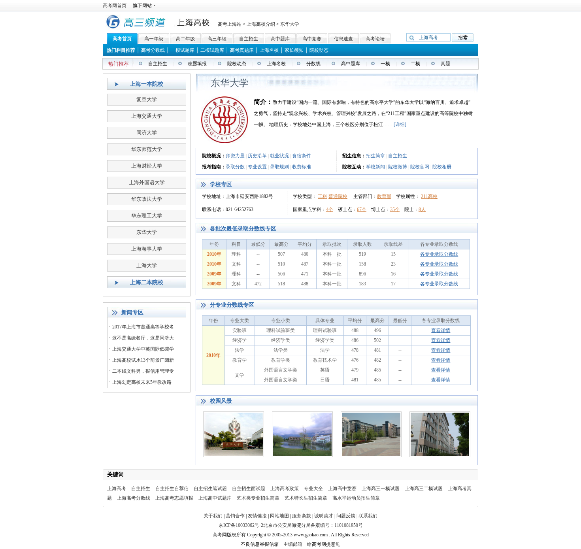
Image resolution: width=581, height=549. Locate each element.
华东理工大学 (146, 216)
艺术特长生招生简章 (306, 498)
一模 (385, 63)
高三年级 (217, 39)
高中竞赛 (311, 39)
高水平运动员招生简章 (356, 498)
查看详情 (440, 330)
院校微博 (397, 167)
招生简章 (375, 155)
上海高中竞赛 (342, 488)
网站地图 (280, 516)
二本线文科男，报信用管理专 (143, 371)
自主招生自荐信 (172, 488)
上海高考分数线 (133, 498)
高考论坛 (375, 39)
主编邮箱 (292, 544)
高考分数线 (153, 50)
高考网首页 (114, 5)
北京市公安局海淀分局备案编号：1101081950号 (313, 525)
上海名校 (269, 50)
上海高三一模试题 (381, 488)
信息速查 (343, 39)
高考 (217, 535)
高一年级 (153, 39)
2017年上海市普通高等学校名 (143, 327)
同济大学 (146, 133)
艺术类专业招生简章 (258, 498)
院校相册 (441, 167)
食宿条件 (301, 155)
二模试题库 (212, 50)
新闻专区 (132, 312)
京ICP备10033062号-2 (241, 525)
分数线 (313, 63)
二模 (415, 63)
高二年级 (185, 39)
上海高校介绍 (261, 24)
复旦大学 (146, 99)
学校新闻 (375, 167)
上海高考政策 (284, 488)
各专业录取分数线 (439, 254)
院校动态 (318, 50)
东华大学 (289, 24)
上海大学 (146, 265)
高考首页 (122, 39)
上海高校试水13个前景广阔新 (143, 360)
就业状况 (279, 155)
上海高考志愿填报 (174, 498)
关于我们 (213, 516)
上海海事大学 (146, 249)
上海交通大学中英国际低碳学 (143, 349)
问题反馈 (345, 516)
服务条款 (302, 516)
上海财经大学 (146, 166)
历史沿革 (257, 155)
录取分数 (235, 167)
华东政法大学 (146, 199)
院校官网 (419, 167)
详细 (400, 124)
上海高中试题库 (215, 498)
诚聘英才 (323, 516)
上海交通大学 (146, 116)
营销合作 (235, 516)
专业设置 (257, 167)
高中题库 (280, 39)
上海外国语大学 (147, 182)
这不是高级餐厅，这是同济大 (143, 338)
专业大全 (313, 488)
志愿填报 (197, 63)
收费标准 (301, 167)
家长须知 (294, 50)
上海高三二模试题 (424, 488)
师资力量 (235, 155)
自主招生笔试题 (210, 488)
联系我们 (367, 516)
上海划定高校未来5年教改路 (142, 382)
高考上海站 (229, 24)
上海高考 (116, 488)
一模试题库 (182, 50)
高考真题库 (242, 50)
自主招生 (248, 39)
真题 (445, 63)
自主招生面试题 (248, 488)
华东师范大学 (146, 149)
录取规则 (279, 167)
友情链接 (258, 516)
